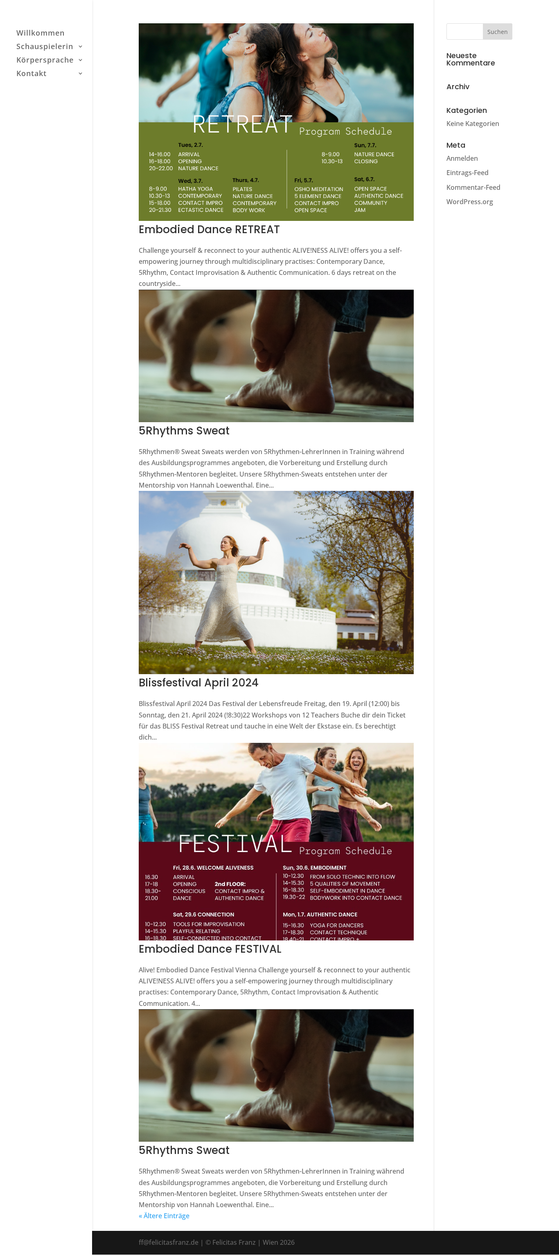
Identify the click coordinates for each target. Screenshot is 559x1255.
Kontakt (31, 74)
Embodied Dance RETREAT (209, 229)
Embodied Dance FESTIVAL (210, 949)
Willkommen (40, 34)
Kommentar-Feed (473, 187)
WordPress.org (469, 201)
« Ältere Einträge (164, 1215)
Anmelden (462, 158)
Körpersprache (45, 61)
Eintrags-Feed (467, 172)
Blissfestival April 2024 (199, 682)
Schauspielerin (44, 47)
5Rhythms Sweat (184, 430)
